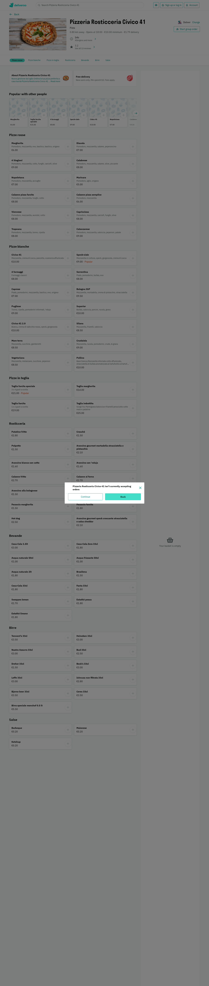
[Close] (140, 488)
